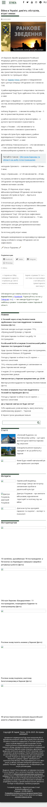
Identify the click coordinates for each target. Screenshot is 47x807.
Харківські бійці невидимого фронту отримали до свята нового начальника (10, 279)
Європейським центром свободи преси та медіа (24, 777)
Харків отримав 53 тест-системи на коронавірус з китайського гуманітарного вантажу (35, 280)
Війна (5, 268)
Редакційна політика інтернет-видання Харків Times (23, 793)
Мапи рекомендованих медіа (28, 796)
